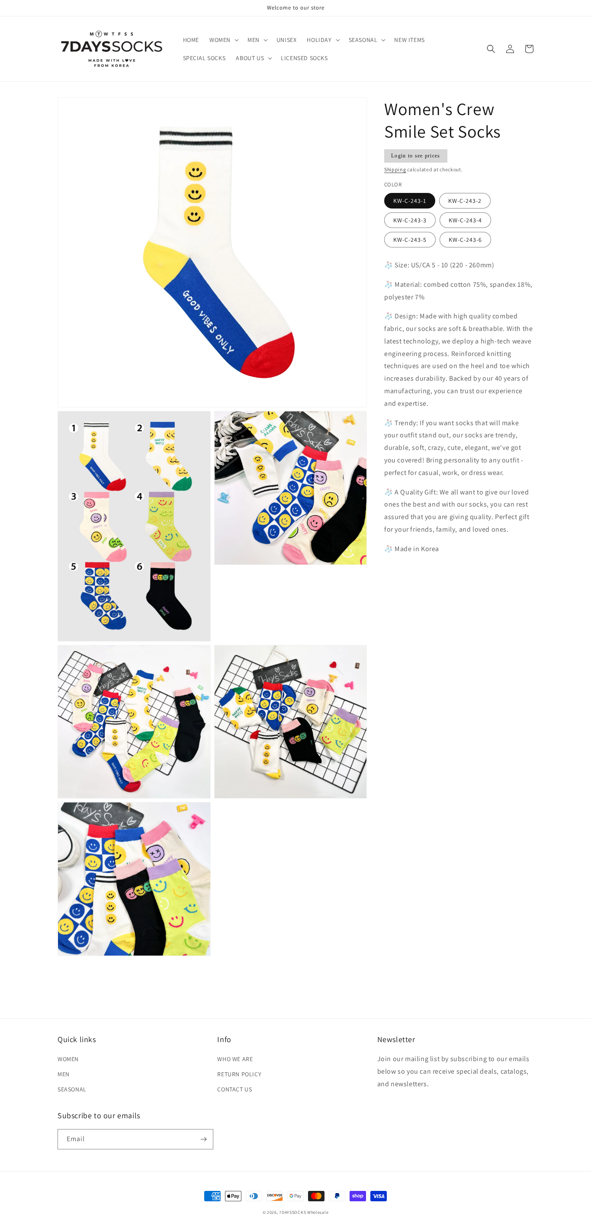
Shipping (395, 169)
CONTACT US (234, 1089)
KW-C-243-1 (409, 201)
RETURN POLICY (239, 1074)
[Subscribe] (203, 1139)
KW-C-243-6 (465, 240)
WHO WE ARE (235, 1059)
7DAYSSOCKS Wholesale (303, 1212)
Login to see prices (415, 156)
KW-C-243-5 (410, 240)
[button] (223, 40)
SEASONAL (72, 1089)
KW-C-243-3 (410, 220)
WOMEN (68, 1059)
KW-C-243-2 (465, 201)
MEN (64, 1074)
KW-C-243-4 (465, 220)
